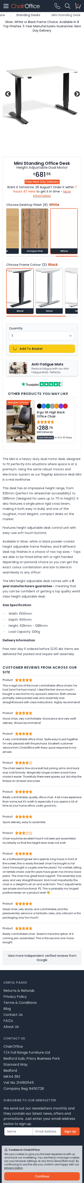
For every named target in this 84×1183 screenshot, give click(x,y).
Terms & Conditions (20, 1002)
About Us (11, 1026)
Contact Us (13, 1014)
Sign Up (70, 1131)
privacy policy (13, 1168)
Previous (7, 93)
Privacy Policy (15, 996)
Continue (42, 1176)
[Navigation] (6, 6)
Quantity (16, 328)
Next (76, 93)
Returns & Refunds (18, 990)
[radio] (34, 231)
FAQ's (8, 1020)
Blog (7, 1008)
